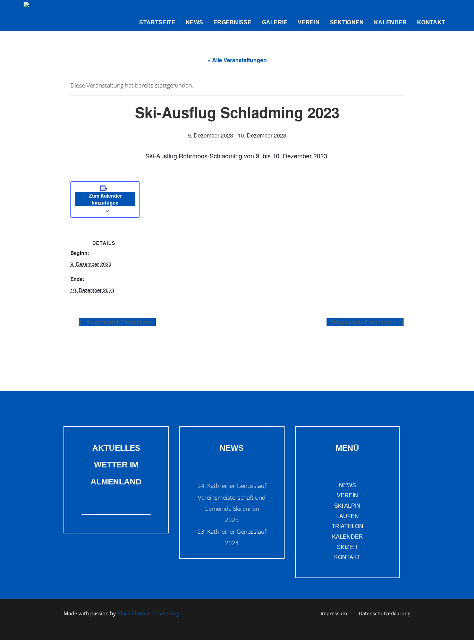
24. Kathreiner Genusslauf (231, 486)
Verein (347, 495)
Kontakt (347, 557)
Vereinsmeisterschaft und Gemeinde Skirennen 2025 (231, 508)
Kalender (347, 537)
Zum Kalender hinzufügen (105, 199)
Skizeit (347, 547)
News (347, 485)
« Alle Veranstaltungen (237, 60)
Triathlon (347, 526)
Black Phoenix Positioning (148, 613)
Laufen (347, 516)
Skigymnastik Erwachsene (118, 322)
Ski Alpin (347, 506)
